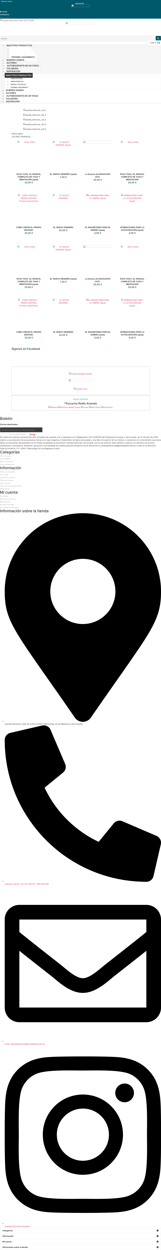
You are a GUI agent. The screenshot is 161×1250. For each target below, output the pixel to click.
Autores (11, 93)
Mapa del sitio (5, 489)
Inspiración (13, 71)
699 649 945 (79, 3)
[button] (80, 1230)
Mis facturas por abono (8, 499)
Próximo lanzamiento (19, 87)
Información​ (8, 1236)
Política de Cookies (6, 480)
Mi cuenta (7, 1241)
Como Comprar (5, 483)
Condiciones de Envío (7, 477)
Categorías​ (7, 1230)
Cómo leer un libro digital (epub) (11, 486)
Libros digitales (17, 81)
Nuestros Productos (19, 45)
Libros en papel (17, 78)
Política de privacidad (7, 472)
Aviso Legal (4, 475)
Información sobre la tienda (15, 1247)
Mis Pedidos (4, 496)
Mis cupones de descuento (9, 507)
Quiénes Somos (15, 90)
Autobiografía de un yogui (22, 65)
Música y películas (18, 84)
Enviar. (32, 434)
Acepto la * (15, 434)
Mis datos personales (7, 505)
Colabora (12, 98)
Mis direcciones (5, 502)
